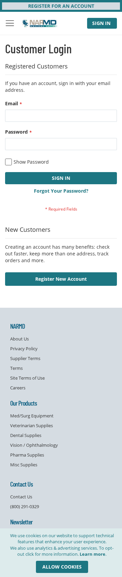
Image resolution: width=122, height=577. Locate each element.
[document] (61, 552)
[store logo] (40, 23)
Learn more (92, 554)
